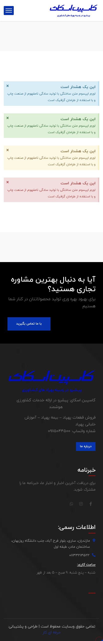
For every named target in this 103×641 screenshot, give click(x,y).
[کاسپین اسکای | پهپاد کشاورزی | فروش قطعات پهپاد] (73, 10)
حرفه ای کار (51, 632)
